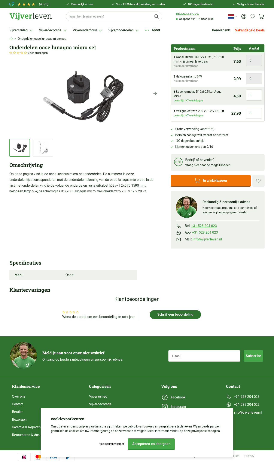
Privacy (249, 456)
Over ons (18, 396)
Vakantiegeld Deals (250, 30)
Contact (17, 404)
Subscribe (253, 356)
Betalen (17, 412)
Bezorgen (19, 419)
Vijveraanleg (98, 396)
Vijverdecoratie (100, 404)
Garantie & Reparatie (27, 427)
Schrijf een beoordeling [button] (175, 314)
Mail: (203, 239)
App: (201, 232)
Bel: (201, 226)
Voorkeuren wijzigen (112, 443)
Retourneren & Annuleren (30, 435)
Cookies (234, 456)
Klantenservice (187, 14)
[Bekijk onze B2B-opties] (178, 163)
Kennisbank (221, 30)
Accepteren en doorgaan (151, 444)
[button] (18, 52)
